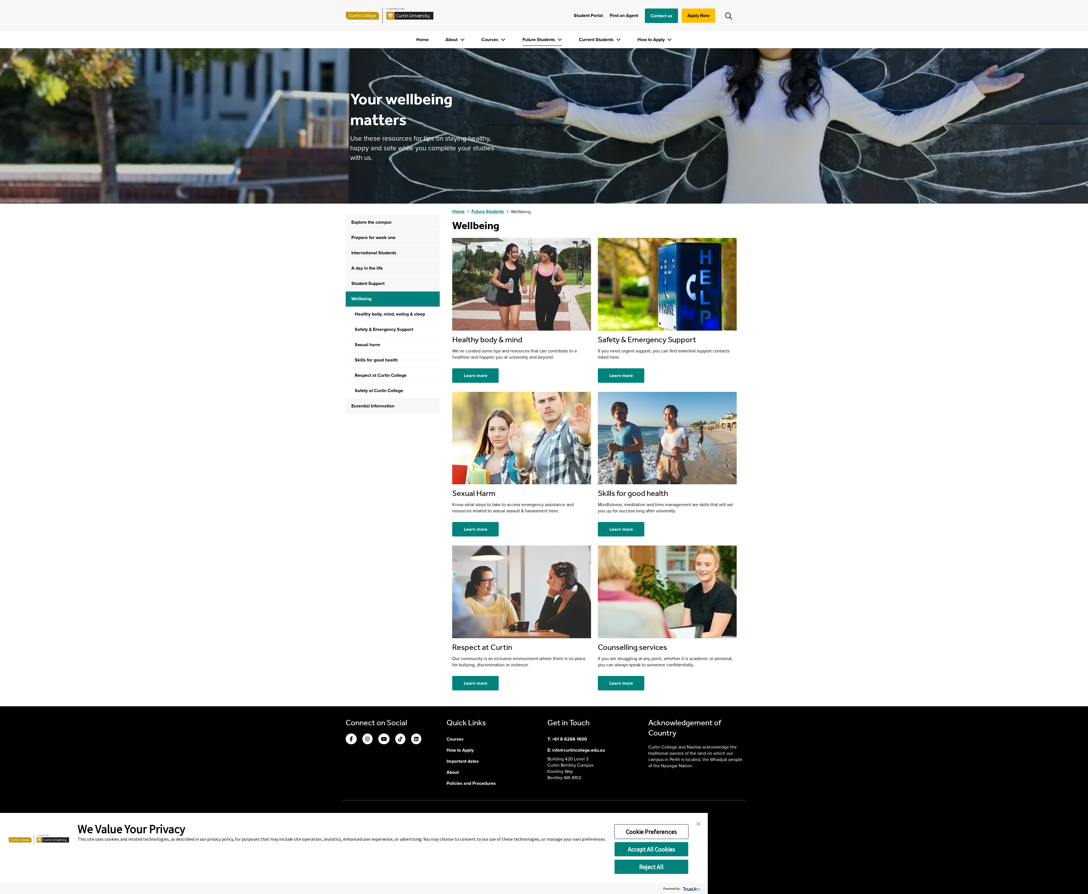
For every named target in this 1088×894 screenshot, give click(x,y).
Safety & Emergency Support (384, 329)
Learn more (475, 375)
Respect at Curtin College (381, 375)
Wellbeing (361, 298)
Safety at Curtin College (379, 390)
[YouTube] (384, 739)
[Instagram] (367, 739)
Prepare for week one (373, 237)
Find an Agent (624, 15)
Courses (490, 39)
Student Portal (588, 15)
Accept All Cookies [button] (651, 849)
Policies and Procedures (471, 783)
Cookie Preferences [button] (651, 832)
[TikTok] (400, 739)
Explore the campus (371, 222)
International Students (373, 253)
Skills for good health (376, 360)
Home (422, 39)
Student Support (367, 283)
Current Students (597, 39)
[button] (698, 823)
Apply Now (698, 15)
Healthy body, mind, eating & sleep (390, 314)
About (452, 39)
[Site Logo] (390, 15)
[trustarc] (691, 888)
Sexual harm (367, 344)
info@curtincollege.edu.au (578, 750)
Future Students (539, 39)
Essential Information (372, 406)
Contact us (661, 15)
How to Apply (652, 39)
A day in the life (367, 268)
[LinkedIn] (416, 739)
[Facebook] (351, 739)
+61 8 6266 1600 (569, 739)
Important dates (463, 761)
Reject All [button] (651, 867)
